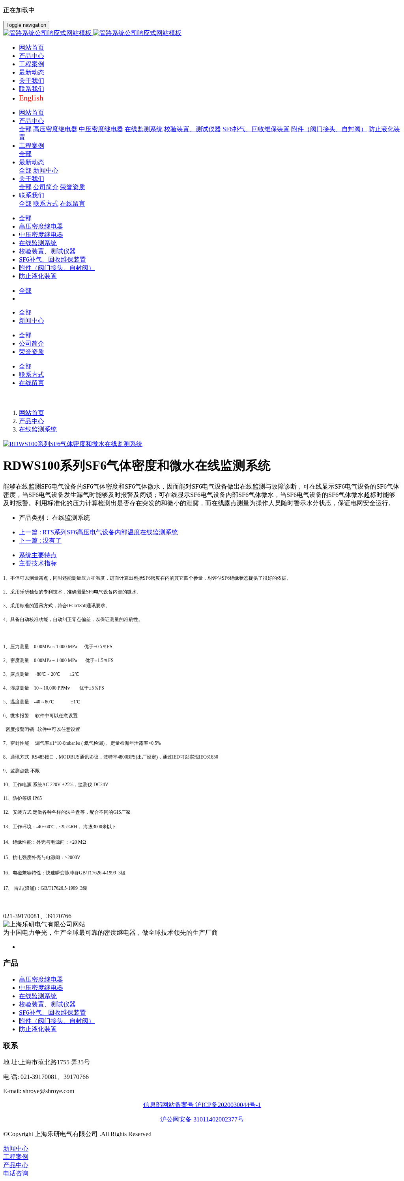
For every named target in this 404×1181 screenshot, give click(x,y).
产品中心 (31, 421)
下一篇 (40, 540)
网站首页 (31, 47)
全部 (25, 129)
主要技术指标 (38, 563)
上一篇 (98, 532)
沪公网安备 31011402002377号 (202, 1119)
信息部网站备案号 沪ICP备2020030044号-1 (202, 1104)
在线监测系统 (38, 429)
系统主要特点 (38, 555)
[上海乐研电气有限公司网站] (202, 33)
